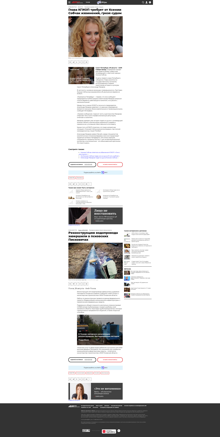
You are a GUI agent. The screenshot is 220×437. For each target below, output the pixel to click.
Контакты (95, 407)
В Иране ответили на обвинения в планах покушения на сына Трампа (140, 294)
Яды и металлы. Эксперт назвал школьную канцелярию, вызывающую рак (139, 251)
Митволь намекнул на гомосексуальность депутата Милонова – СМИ (84, 202)
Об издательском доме (87, 405)
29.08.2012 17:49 (72, 7)
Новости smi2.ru (74, 225)
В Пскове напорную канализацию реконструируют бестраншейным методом (98, 335)
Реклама (106, 405)
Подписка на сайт (86, 407)
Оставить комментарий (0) (110, 164)
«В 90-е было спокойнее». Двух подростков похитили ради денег (140, 233)
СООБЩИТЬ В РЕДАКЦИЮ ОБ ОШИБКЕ (109, 407)
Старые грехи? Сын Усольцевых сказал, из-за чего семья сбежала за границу (141, 263)
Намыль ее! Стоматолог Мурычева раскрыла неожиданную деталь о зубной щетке (140, 240)
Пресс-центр (99, 405)
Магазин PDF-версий (116, 405)
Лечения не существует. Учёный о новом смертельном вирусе (140, 256)
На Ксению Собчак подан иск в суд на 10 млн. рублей (100, 156)
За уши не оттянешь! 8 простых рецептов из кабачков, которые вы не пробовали (141, 246)
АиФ (97, 279)
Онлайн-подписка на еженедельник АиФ (135, 405)
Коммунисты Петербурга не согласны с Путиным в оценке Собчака (111, 197)
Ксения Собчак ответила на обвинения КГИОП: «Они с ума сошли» (84, 191)
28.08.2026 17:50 (72, 230)
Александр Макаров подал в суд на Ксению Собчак (99, 158)
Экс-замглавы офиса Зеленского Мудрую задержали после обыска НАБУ (140, 272)
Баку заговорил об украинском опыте (139, 283)
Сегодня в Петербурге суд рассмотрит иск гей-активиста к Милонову (84, 197)
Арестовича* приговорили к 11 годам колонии (141, 289)
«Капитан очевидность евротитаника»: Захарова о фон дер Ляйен (140, 278)
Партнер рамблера (96, 430)
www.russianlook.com (77, 58)
